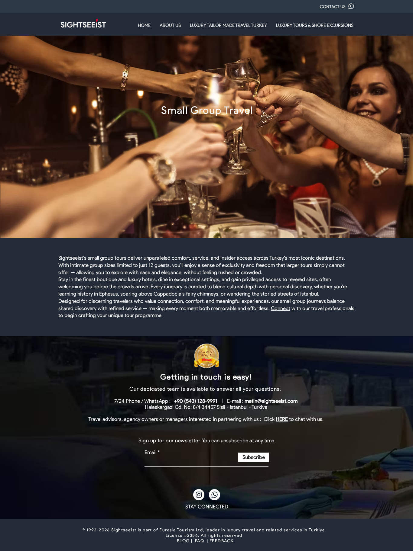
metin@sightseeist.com (271, 401)
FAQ (199, 540)
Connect (280, 308)
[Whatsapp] (214, 494)
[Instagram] (198, 494)
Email (150, 452)
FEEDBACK (222, 540)
